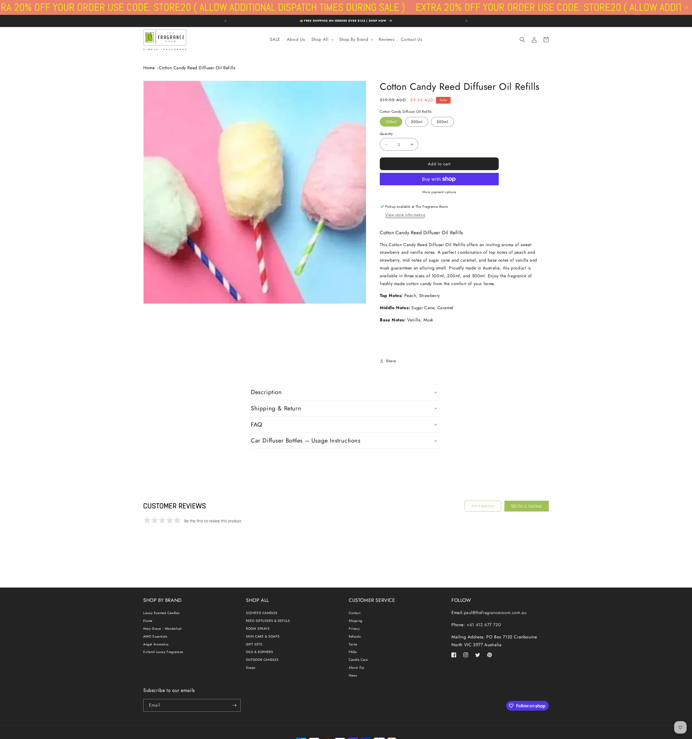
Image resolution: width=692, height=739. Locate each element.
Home (149, 68)
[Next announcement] (467, 21)
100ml (391, 121)
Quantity (386, 133)
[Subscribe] (234, 705)
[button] (322, 40)
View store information (405, 214)
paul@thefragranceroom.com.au (495, 612)
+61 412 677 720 (483, 625)
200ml (416, 121)
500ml (442, 121)
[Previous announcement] (225, 21)
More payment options (439, 192)
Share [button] (391, 361)
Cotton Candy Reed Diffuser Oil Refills (197, 68)
